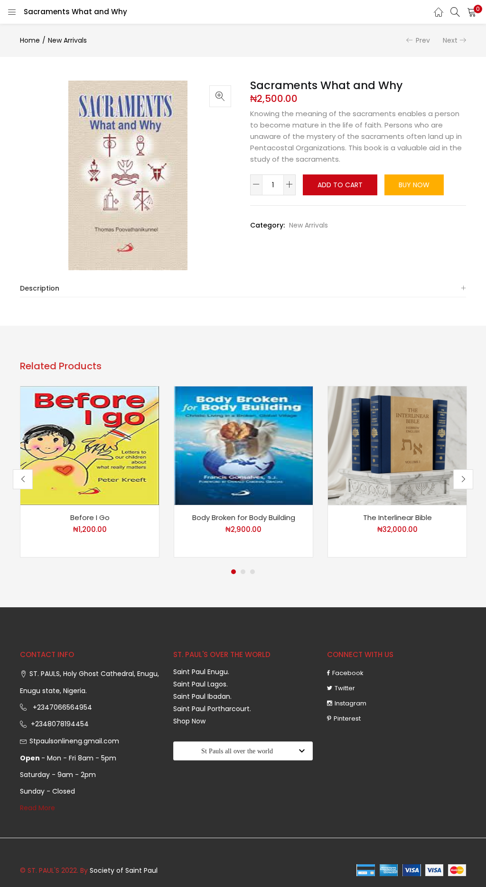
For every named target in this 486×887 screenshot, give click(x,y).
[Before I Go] (89, 445)
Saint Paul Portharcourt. (212, 708)
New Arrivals (67, 40)
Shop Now (189, 721)
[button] (472, 12)
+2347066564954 (60, 707)
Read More (37, 808)
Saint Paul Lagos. (200, 684)
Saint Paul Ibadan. (202, 696)
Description (39, 288)
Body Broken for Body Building (243, 517)
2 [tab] (243, 571)
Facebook (348, 672)
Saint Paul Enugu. (201, 672)
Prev (423, 40)
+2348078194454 (59, 724)
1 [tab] (233, 571)
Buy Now (414, 185)
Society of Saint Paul (124, 870)
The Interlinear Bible (397, 517)
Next (450, 40)
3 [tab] (252, 571)
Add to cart (340, 185)
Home (30, 40)
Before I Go (90, 517)
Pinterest (347, 718)
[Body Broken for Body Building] (243, 445)
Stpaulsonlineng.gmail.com (74, 741)
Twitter (345, 688)
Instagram (350, 703)
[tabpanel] (89, 472)
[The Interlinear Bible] (397, 445)
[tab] (243, 288)
